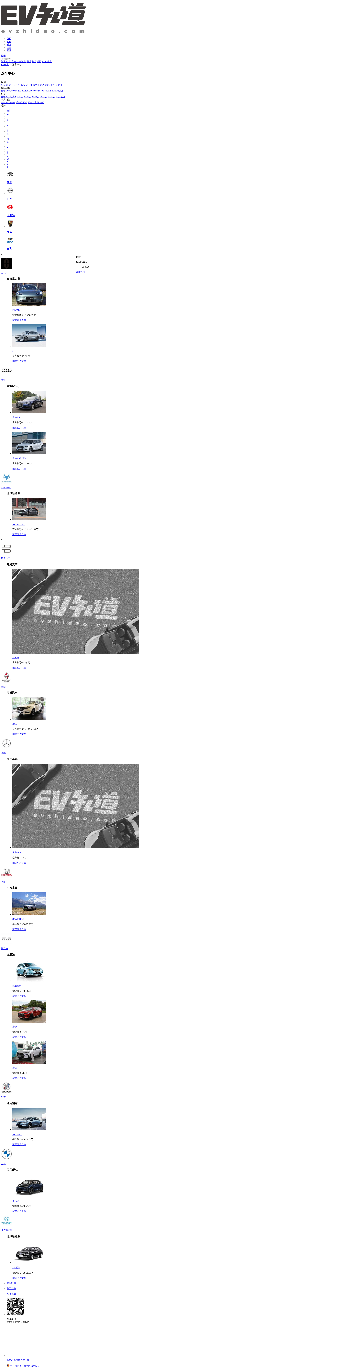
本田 (3, 882)
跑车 (53, 85)
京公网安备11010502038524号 (24, 1366)
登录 (3, 55)
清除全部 (80, 272)
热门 (9, 111)
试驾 (23, 61)
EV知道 (5, 64)
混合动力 (32, 102)
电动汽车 (10, 102)
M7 (14, 351)
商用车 (59, 85)
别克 (3, 1097)
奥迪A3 (16, 417)
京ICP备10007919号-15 (18, 1322)
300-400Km (34, 91)
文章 (9, 41)
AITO (4, 273)
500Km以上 (57, 91)
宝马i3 (15, 1201)
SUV (42, 85)
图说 (29, 61)
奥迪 (3, 380)
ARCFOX (6, 487)
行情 (18, 61)
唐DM (15, 1068)
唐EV (15, 1027)
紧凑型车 (25, 85)
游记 (34, 61)
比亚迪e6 (16, 986)
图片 (9, 50)
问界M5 (16, 310)
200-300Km (23, 91)
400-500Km (45, 91)
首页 (9, 38)
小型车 (17, 85)
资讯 (3, 61)
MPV (47, 85)
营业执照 (11, 1319)
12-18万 (27, 96)
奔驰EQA (17, 852)
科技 (39, 61)
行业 (8, 61)
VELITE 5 (17, 1134)
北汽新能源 (6, 1230)
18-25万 (35, 96)
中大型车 (34, 85)
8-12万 (20, 96)
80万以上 (60, 96)
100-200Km (11, 91)
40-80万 (51, 96)
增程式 (40, 102)
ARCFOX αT (18, 524)
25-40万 (43, 96)
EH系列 (16, 1267)
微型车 (9, 85)
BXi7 (14, 724)
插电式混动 (21, 102)
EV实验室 (47, 61)
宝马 (3, 1163)
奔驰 (3, 753)
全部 (3, 85)
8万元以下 (11, 96)
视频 (9, 44)
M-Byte (15, 657)
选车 (9, 47)
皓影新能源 (18, 919)
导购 (13, 61)
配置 (14, 320)
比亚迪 (4, 948)
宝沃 (3, 687)
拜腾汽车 (5, 558)
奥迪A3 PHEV (19, 458)
